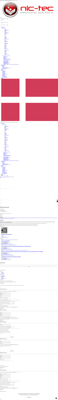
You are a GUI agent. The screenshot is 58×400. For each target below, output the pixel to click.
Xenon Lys (2, 166)
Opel (5, 142)
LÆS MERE (1, 214)
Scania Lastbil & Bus (7, 146)
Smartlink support (5, 153)
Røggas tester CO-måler (6, 158)
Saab (5, 145)
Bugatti (5, 127)
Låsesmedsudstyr (2, 161)
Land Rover (6, 137)
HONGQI (6, 133)
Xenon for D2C (3, 167)
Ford (5, 131)
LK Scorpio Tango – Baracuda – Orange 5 (6, 164)
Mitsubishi (6, 141)
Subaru (5, 147)
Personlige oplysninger (3, 278)
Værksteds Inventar (3, 123)
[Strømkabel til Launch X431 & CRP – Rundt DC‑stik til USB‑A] (29, 255)
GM (5, 132)
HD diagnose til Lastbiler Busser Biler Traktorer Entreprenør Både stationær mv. (11, 160)
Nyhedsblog (2, 174)
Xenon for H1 (3, 168)
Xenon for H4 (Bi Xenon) (4, 170)
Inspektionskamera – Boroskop (7, 159)
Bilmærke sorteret (4, 124)
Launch (4, 152)
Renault (5, 144)
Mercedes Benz (6, 139)
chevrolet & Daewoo (7, 129)
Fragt (1, 277)
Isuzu (5, 135)
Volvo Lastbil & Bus (7, 150)
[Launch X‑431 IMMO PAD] (29, 239)
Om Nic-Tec (2, 273)
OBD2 (5, 218)
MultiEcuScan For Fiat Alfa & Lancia (7, 155)
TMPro (3, 162)
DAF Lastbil (6, 128)
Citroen (5, 130)
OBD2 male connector (8, 218)
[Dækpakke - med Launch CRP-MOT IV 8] (29, 250)
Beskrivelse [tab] (2, 219)
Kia (5, 136)
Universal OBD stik (12, 218)
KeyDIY (3, 163)
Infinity (5, 134)
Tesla (5, 148)
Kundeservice (2, 272)
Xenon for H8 (3, 171)
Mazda (5, 138)
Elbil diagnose (5, 154)
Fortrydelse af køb (3, 276)
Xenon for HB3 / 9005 (4, 172)
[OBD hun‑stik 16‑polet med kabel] (29, 230)
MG (5, 140)
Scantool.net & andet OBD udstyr (7, 157)
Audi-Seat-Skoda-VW (7, 126)
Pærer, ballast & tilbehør (4, 173)
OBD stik (3, 218)
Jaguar (5, 125)
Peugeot (5, 143)
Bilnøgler (2, 165)
